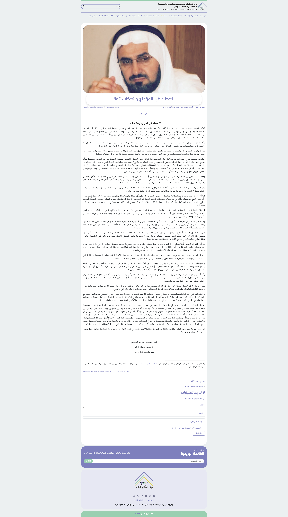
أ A (146, 114)
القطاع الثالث (139, 500)
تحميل (85, 107)
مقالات (164, 16)
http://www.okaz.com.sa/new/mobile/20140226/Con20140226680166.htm (106, 371)
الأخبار (140, 16)
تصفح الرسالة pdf (198, 381)
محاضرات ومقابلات (152, 16)
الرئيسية (202, 16)
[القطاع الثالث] (181, 6)
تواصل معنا (93, 16)
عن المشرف (119, 16)
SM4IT (138, 514)
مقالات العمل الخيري (191, 387)
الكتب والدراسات (191, 16)
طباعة (92, 107)
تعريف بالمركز (131, 16)
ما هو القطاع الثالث (106, 16)
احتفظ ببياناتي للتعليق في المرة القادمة (187, 428)
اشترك (88, 461)
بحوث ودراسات (176, 16)
